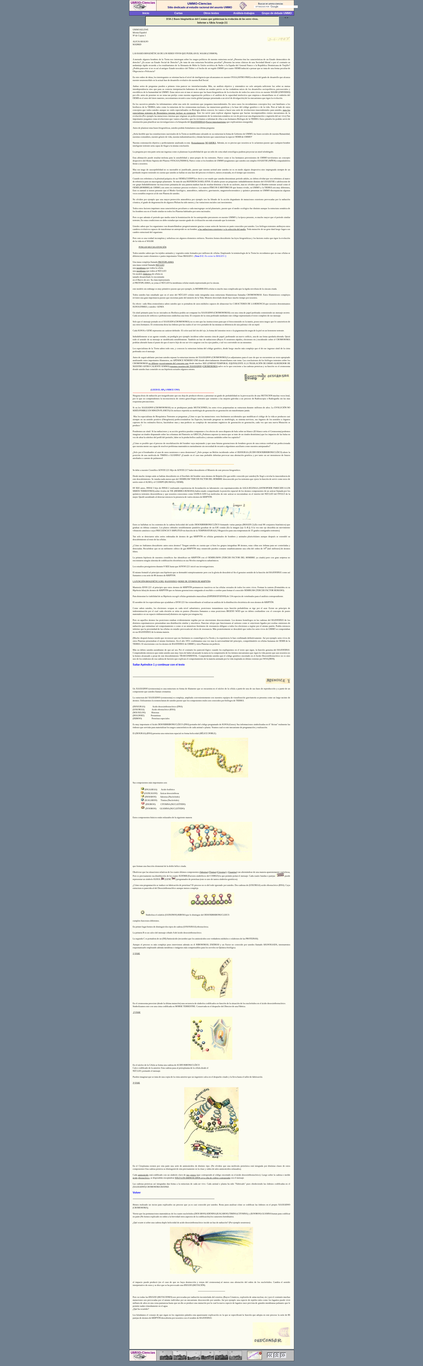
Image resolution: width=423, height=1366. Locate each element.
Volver (137, 1192)
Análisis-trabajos (243, 13)
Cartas (178, 13)
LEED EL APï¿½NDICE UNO (165, 389)
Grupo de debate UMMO (277, 13)
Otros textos (211, 13)
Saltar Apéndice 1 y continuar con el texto (159, 664)
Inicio (145, 13)
